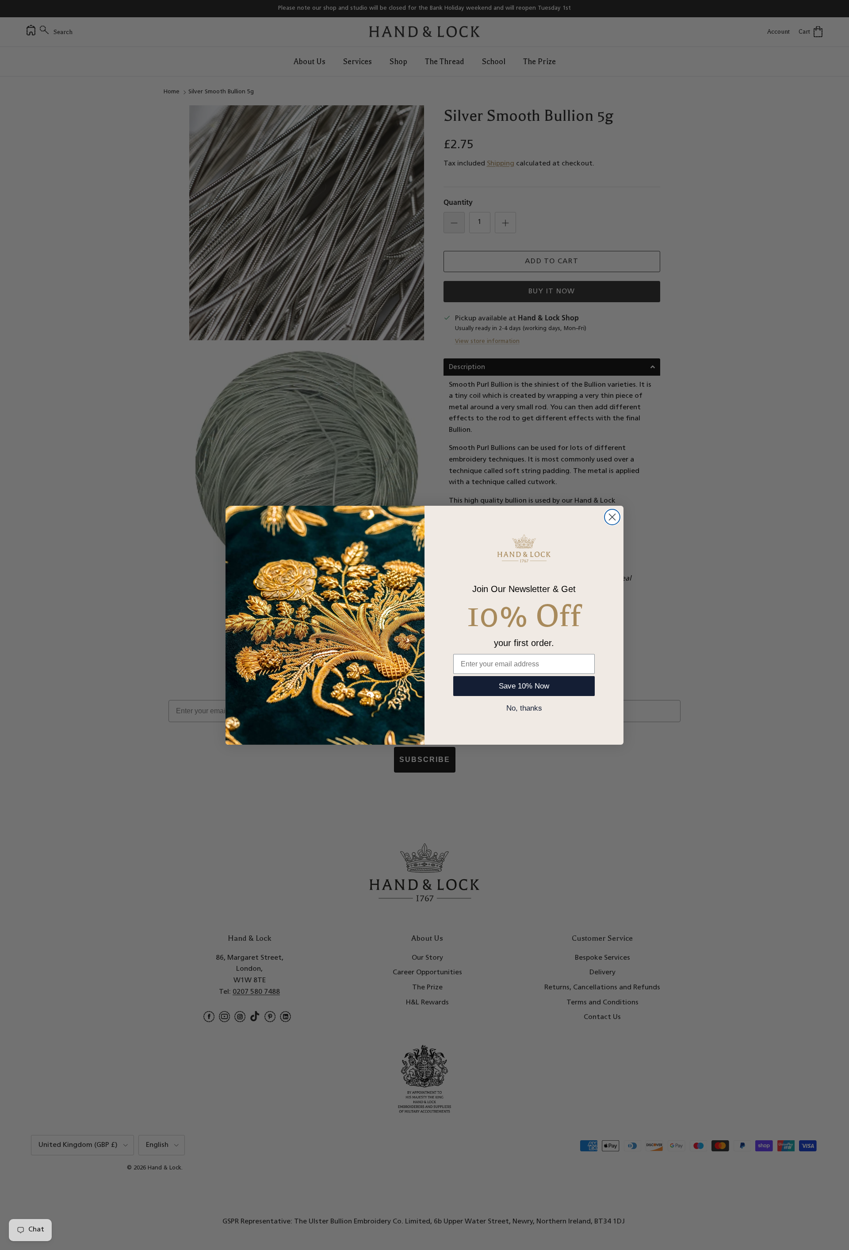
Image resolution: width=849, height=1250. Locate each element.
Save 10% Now (524, 686)
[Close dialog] (612, 517)
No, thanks (524, 708)
